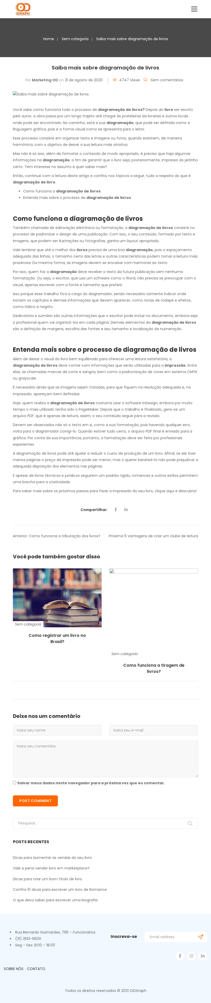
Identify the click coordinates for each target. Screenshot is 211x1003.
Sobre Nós (13, 968)
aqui (170, 491)
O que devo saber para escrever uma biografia (55, 900)
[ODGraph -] (23, 9)
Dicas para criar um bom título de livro (47, 879)
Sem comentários (167, 80)
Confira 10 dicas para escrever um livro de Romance (60, 889)
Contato (36, 968)
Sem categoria (75, 38)
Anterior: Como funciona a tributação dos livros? (56, 536)
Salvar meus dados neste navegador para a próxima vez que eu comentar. (91, 783)
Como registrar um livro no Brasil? (57, 638)
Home (48, 38)
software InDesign (140, 403)
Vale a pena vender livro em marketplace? (51, 868)
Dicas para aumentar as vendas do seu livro (52, 857)
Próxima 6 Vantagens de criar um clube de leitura (153, 536)
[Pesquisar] (190, 823)
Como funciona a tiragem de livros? (153, 668)
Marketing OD (45, 80)
